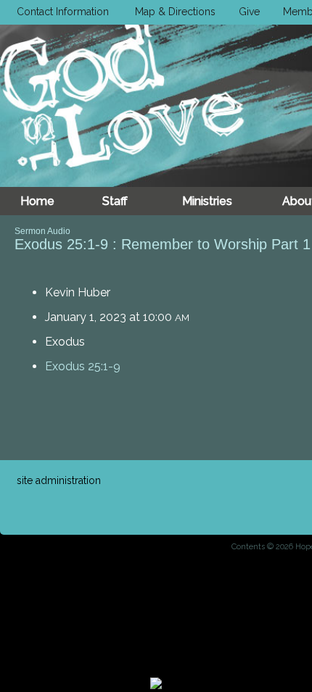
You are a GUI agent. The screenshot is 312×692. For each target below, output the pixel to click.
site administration (59, 480)
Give (246, 11)
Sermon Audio (42, 231)
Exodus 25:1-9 (82, 366)
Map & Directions (172, 11)
